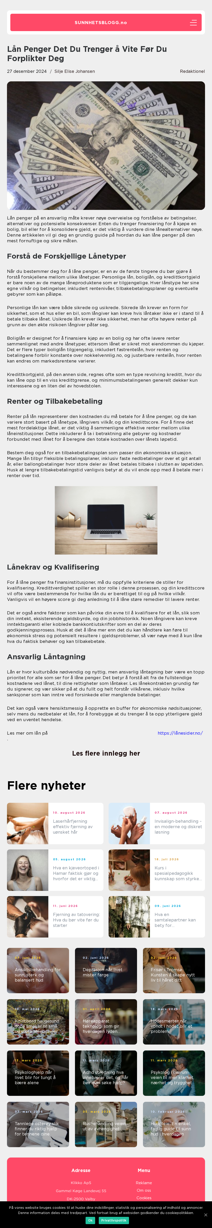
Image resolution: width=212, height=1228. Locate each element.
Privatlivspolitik (113, 1220)
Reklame (144, 1183)
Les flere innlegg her (106, 753)
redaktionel (192, 71)
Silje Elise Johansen (74, 71)
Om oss (144, 1190)
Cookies (144, 1198)
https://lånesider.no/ (180, 733)
